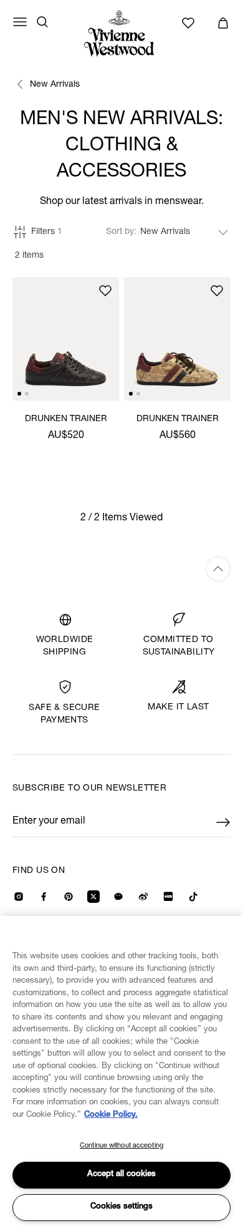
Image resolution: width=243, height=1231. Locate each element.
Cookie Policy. (111, 1115)
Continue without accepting (121, 1145)
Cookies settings (121, 1207)
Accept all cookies (121, 1174)
